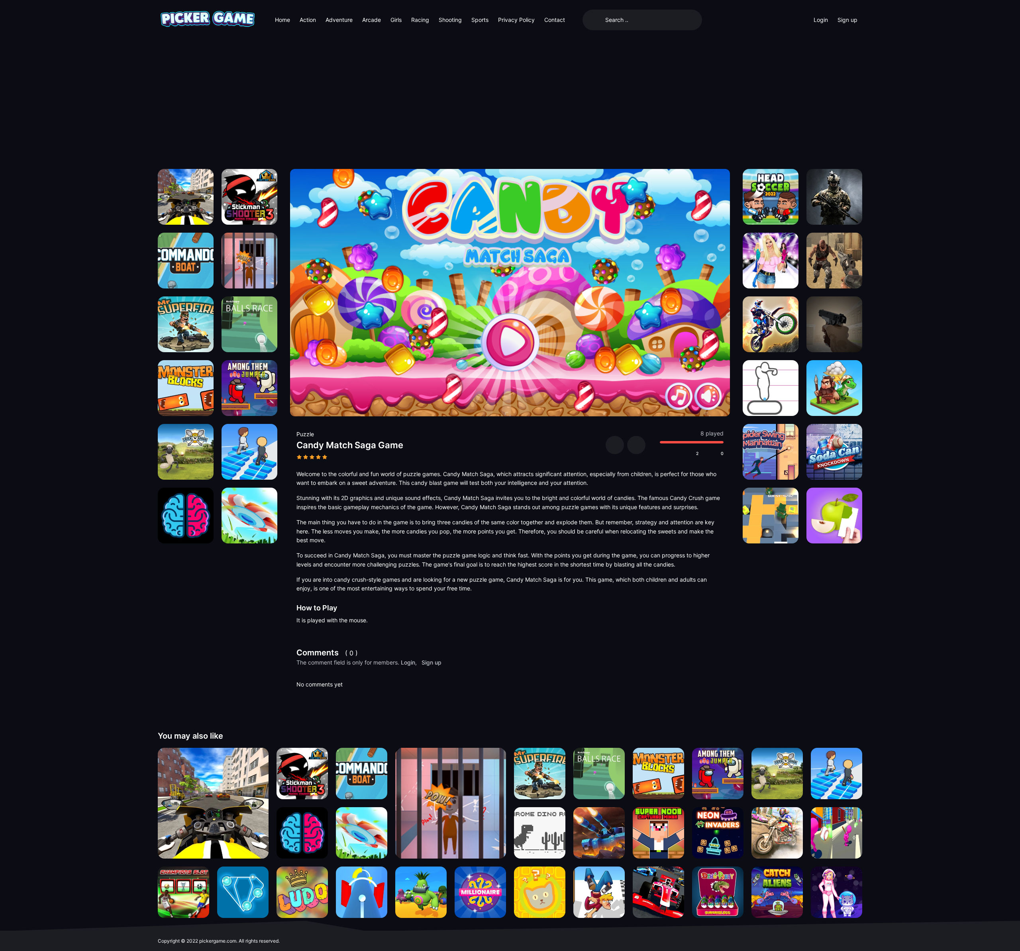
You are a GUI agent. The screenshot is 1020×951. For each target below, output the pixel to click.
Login (821, 19)
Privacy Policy (516, 19)
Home (282, 19)
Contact (554, 19)
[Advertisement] (510, 99)
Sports (479, 19)
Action (308, 19)
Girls (396, 19)
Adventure (339, 19)
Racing (420, 19)
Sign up (847, 19)
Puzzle (305, 434)
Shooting (450, 19)
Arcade (371, 19)
